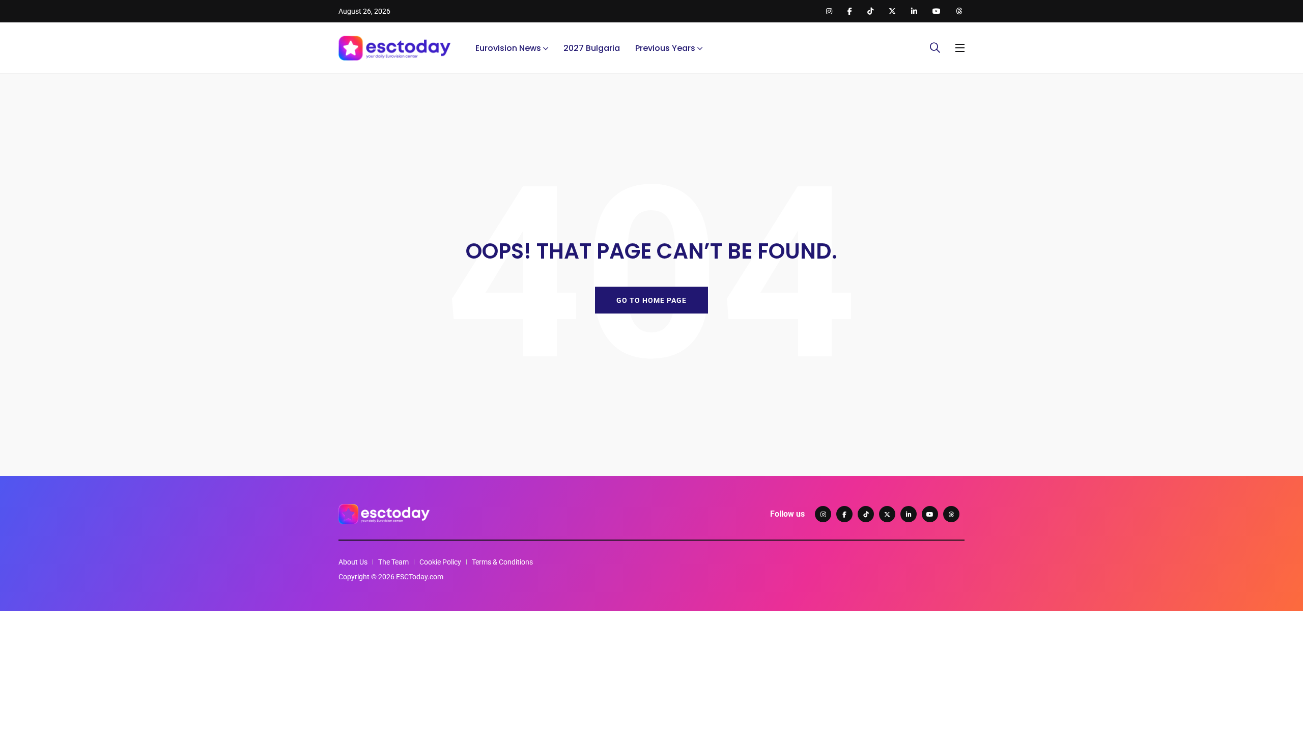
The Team (393, 562)
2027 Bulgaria (591, 48)
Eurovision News (508, 48)
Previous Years (665, 48)
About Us (352, 562)
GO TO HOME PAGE (651, 300)
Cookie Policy (440, 562)
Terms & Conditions (502, 562)
